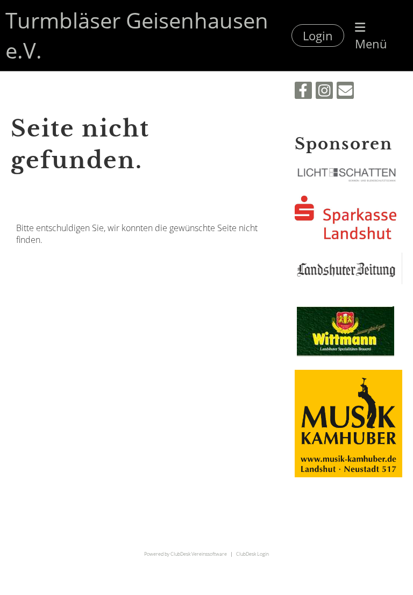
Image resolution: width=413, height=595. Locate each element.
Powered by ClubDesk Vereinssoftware (185, 553)
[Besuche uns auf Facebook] (303, 92)
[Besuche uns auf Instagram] (324, 92)
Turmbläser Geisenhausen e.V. (136, 35)
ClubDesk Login (252, 553)
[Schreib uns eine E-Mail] (345, 92)
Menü (371, 43)
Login (318, 35)
